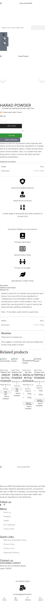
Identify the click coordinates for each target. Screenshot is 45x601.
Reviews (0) (4, 290)
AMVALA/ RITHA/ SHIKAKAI (28, 377)
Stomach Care (39, 372)
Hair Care (28, 372)
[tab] (22, 162)
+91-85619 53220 (22, 581)
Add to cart (5, 392)
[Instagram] (4, 504)
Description (4, 285)
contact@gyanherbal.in (22, 594)
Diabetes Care (6, 372)
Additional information (8, 162)
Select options (29, 403)
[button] (3, 34)
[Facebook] (0, 504)
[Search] (38, 27)
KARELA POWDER (17, 376)
